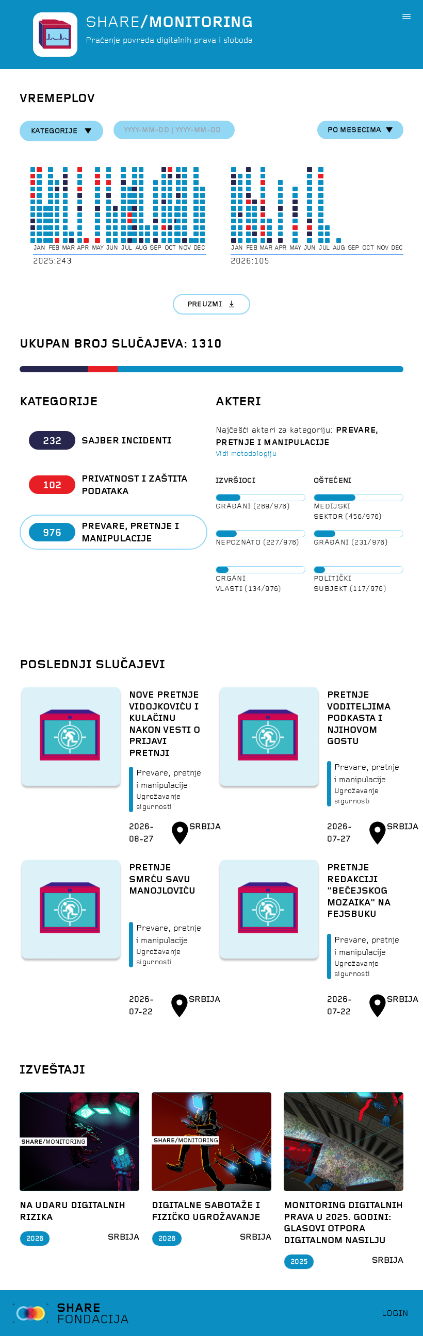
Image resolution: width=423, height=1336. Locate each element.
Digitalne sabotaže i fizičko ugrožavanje (206, 1211)
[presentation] (174, 130)
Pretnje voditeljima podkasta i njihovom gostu (359, 717)
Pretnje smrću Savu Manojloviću (162, 879)
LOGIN (395, 1313)
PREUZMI (204, 304)
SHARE (169, 21)
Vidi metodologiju (246, 453)
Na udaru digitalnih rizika (72, 1211)
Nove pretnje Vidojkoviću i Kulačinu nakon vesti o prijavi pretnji (164, 723)
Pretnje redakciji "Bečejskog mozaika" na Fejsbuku (359, 890)
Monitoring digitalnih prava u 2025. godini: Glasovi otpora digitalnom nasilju (343, 1222)
